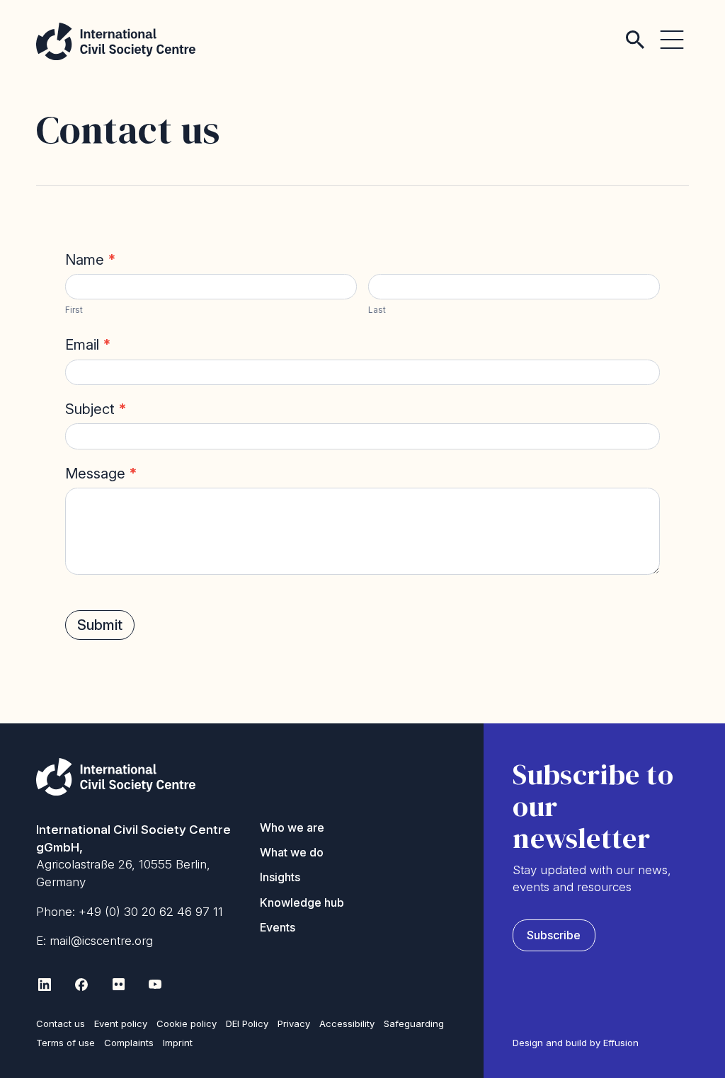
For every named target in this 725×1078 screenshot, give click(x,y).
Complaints (129, 1042)
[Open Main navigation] (672, 28)
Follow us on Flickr (118, 984)
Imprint (178, 1042)
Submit (99, 625)
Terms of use (65, 1042)
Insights (280, 877)
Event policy (120, 1023)
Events (277, 927)
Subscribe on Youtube (155, 984)
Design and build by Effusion (576, 1043)
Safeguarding (414, 1023)
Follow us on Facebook (81, 984)
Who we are (292, 827)
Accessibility (347, 1023)
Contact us (60, 1023)
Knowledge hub (302, 902)
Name (90, 259)
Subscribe (554, 935)
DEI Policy (247, 1023)
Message (101, 473)
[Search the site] (635, 28)
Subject (96, 409)
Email (88, 344)
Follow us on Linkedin (44, 984)
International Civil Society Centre (115, 41)
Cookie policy (186, 1023)
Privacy (294, 1023)
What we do (292, 852)
